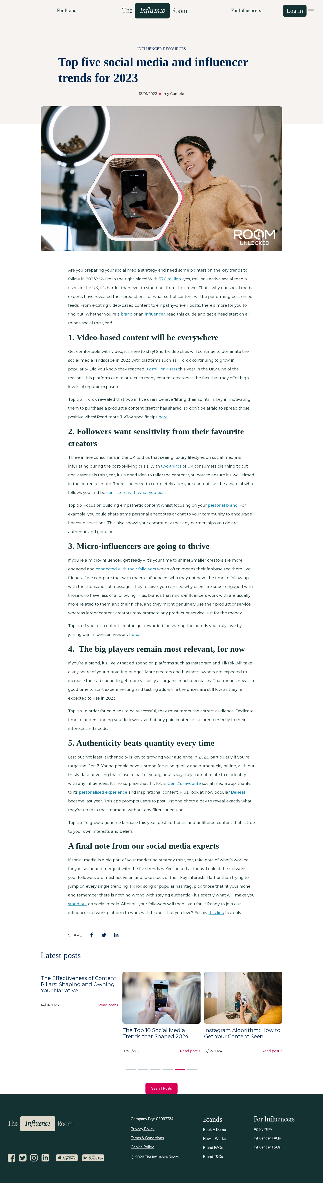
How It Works (214, 1138)
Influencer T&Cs (267, 1147)
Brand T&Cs (213, 1156)
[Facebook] (88, 935)
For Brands (67, 11)
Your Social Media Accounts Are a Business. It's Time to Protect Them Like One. (240, 1028)
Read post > (272, 1049)
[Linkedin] (113, 935)
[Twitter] (100, 935)
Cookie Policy (142, 1147)
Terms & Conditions (147, 1138)
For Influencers (246, 11)
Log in (295, 10)
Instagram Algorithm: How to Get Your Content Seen (160, 1033)
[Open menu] (311, 10)
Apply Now (263, 1129)
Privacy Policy (142, 1129)
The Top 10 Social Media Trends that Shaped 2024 (74, 1033)
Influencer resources (161, 49)
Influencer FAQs (267, 1138)
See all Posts (161, 1088)
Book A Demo (214, 1129)
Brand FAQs (213, 1147)
